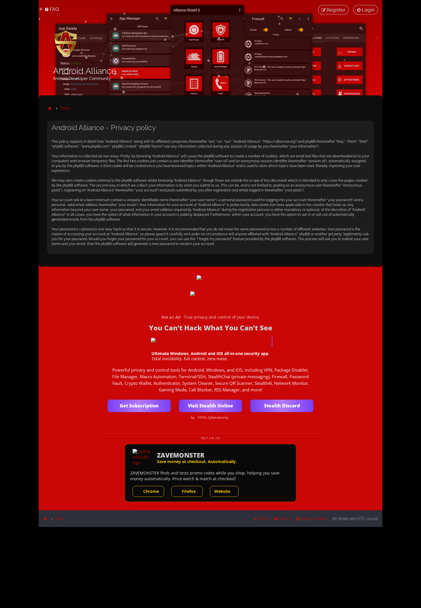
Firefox (189, 491)
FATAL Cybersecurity (213, 417)
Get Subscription (139, 406)
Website (222, 491)
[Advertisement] (210, 567)
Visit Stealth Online (210, 406)
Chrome (151, 491)
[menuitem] (51, 9)
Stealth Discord (282, 406)
